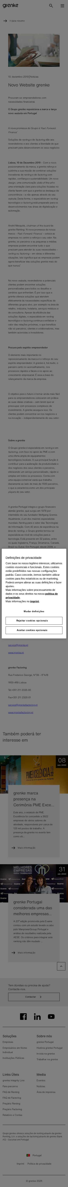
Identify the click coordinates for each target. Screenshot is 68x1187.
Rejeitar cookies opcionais (32, 620)
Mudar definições (34, 611)
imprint (34, 601)
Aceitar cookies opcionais (32, 630)
